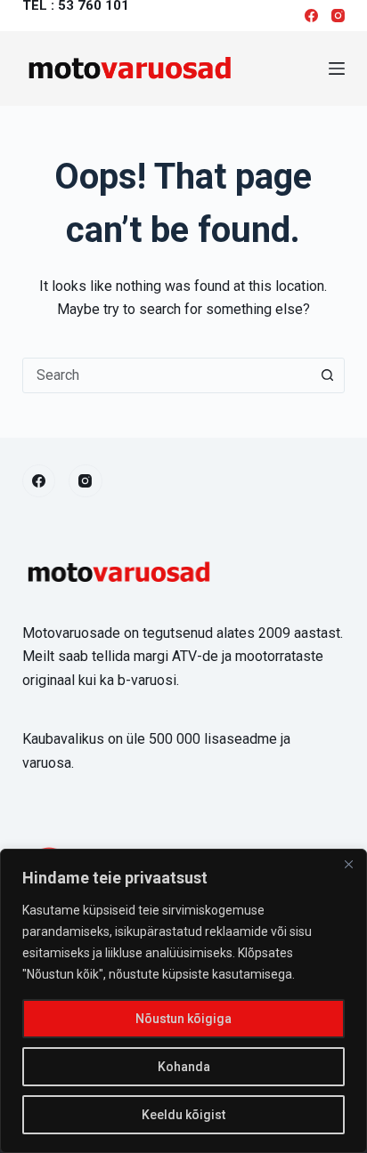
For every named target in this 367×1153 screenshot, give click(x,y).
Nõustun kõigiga (183, 1019)
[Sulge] (348, 864)
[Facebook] (311, 15)
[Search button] (327, 375)
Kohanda (184, 1067)
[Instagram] (338, 15)
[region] (183, 1001)
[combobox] (167, 375)
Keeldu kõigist (183, 1115)
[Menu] (337, 68)
